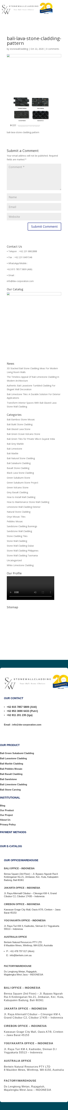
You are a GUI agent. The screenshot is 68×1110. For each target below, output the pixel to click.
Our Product (7, 810)
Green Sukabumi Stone (18, 477)
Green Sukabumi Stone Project (22, 482)
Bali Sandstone (8, 779)
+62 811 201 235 (16, 715)
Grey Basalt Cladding (17, 492)
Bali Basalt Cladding (11, 774)
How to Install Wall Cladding (21, 497)
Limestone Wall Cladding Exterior (23, 506)
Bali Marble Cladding (11, 763)
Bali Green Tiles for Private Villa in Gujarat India (31, 438)
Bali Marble (12, 453)
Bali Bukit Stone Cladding (19, 424)
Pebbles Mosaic (15, 521)
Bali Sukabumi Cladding (19, 463)
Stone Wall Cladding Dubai (20, 545)
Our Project (6, 815)
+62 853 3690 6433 (18, 711)
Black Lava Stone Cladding (20, 472)
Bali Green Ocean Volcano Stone (23, 433)
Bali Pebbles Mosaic (11, 768)
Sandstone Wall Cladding (19, 531)
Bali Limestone (14, 448)
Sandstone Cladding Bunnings (22, 526)
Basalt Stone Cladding (18, 468)
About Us (5, 819)
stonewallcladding (19, 48)
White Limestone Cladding (20, 565)
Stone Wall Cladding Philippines (22, 550)
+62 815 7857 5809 (18, 706)
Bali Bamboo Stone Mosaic (21, 419)
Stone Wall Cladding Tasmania (22, 555)
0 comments (52, 48)
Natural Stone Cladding (18, 511)
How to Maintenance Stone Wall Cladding (28, 501)
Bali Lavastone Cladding (13, 758)
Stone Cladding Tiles (17, 536)
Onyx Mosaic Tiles (16, 516)
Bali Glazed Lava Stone (18, 429)
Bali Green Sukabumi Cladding (17, 753)
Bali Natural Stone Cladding (21, 458)
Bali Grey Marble (15, 443)
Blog (2, 805)
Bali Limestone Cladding (13, 784)
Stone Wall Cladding (17, 540)
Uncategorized (14, 560)
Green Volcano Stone (17, 487)
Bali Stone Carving (10, 789)
